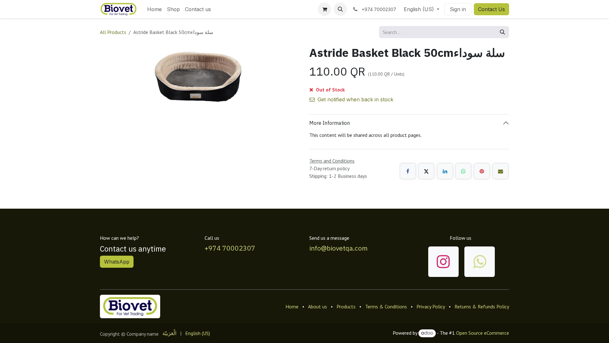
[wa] (479, 261)
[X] (426, 171)
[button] (340, 9)
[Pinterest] (481, 171)
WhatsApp (116, 262)
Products (346, 306)
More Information (329, 123)
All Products (113, 32)
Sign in (458, 9)
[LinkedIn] (445, 171)
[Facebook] (408, 171)
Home (291, 306)
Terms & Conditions (386, 306)
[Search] (502, 32)
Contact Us (491, 9)
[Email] (500, 171)
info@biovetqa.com (338, 248)
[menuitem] (154, 9)
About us (317, 306)
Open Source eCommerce (482, 333)
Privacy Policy (430, 306)
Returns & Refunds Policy (482, 306)
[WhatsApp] (463, 171)
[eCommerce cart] (324, 9)
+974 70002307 (230, 248)
